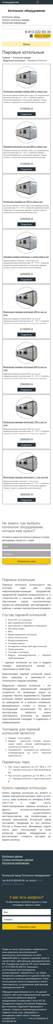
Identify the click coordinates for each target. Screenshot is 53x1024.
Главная (6, 57)
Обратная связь (11, 6)
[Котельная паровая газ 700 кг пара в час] (26, 188)
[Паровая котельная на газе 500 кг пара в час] (26, 132)
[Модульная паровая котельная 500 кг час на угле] (26, 353)
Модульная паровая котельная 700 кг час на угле (25, 423)
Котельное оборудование (26, 10)
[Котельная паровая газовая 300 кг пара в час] (26, 77)
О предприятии (10, 2)
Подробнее (26, 114)
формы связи (21, 1018)
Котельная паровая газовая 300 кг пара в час (25, 91)
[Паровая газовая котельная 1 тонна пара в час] (26, 243)
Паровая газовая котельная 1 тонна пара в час (26, 256)
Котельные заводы (11, 16)
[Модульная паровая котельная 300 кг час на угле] (26, 298)
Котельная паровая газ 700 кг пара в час (23, 201)
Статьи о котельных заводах (15, 19)
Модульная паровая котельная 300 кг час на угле (25, 313)
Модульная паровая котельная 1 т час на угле (25, 477)
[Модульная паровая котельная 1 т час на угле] (26, 463)
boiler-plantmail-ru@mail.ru (22, 882)
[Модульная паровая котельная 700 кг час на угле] (26, 408)
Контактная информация (14, 22)
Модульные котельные (14, 60)
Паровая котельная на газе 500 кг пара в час (25, 146)
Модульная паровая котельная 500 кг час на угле (25, 368)
